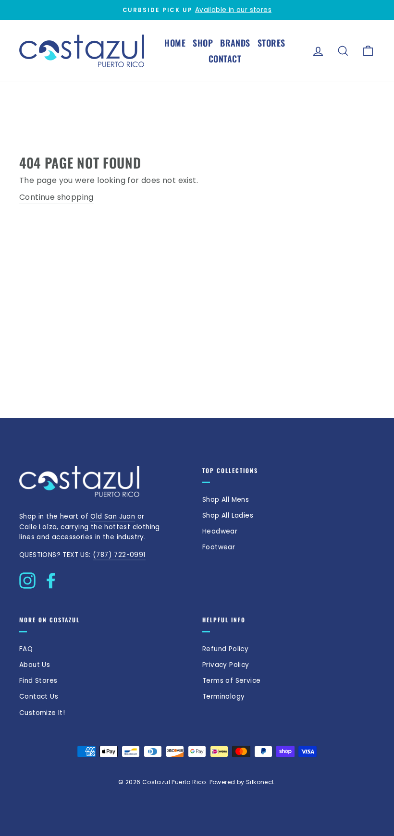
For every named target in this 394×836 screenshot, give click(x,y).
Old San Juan (112, 516)
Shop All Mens (225, 499)
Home (174, 42)
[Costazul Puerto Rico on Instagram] (27, 578)
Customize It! (42, 712)
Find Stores (38, 680)
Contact (225, 58)
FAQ (26, 649)
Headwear (219, 531)
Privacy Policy (225, 664)
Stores (271, 42)
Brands (235, 42)
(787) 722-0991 (119, 554)
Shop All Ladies (227, 515)
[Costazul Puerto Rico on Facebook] (51, 578)
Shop (203, 42)
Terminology (223, 696)
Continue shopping (56, 197)
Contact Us (38, 696)
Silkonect (260, 782)
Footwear (218, 547)
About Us (34, 664)
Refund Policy (225, 649)
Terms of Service (231, 680)
